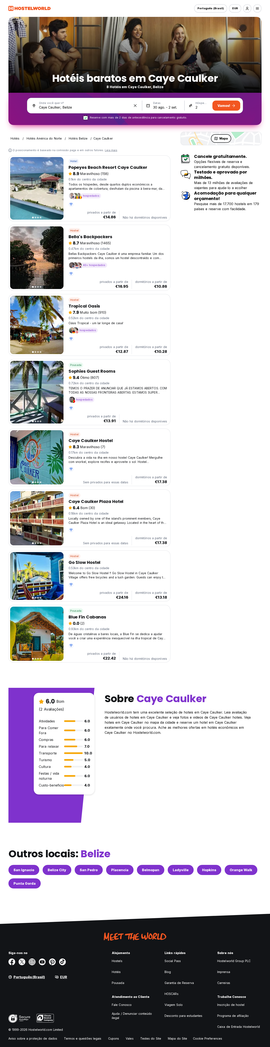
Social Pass (173, 961)
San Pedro (89, 870)
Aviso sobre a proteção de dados (32, 1038)
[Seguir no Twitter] (22, 961)
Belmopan (150, 870)
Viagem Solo (174, 1005)
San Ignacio (24, 870)
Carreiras (223, 983)
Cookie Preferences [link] (207, 1038)
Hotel (73, 161)
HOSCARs (171, 994)
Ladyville (181, 870)
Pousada (75, 365)
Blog (168, 972)
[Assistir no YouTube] (42, 961)
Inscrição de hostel (230, 1005)
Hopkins (209, 870)
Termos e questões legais (82, 1038)
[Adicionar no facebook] (11, 961)
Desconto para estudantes (183, 1015)
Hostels (117, 961)
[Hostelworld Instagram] (32, 961)
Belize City (57, 870)
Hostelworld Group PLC (234, 961)
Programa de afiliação (233, 1015)
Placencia (119, 870)
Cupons (113, 1038)
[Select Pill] (247, 8)
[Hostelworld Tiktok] (62, 961)
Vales (130, 1038)
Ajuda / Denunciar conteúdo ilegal (132, 1016)
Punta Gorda (25, 883)
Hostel (74, 230)
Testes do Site (150, 1038)
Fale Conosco (122, 1005)
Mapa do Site (177, 1038)
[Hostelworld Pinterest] (52, 961)
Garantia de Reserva (179, 983)
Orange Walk (241, 870)
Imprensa (223, 972)
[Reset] (135, 106)
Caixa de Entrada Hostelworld (238, 1026)
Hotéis (116, 972)
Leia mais (111, 150)
